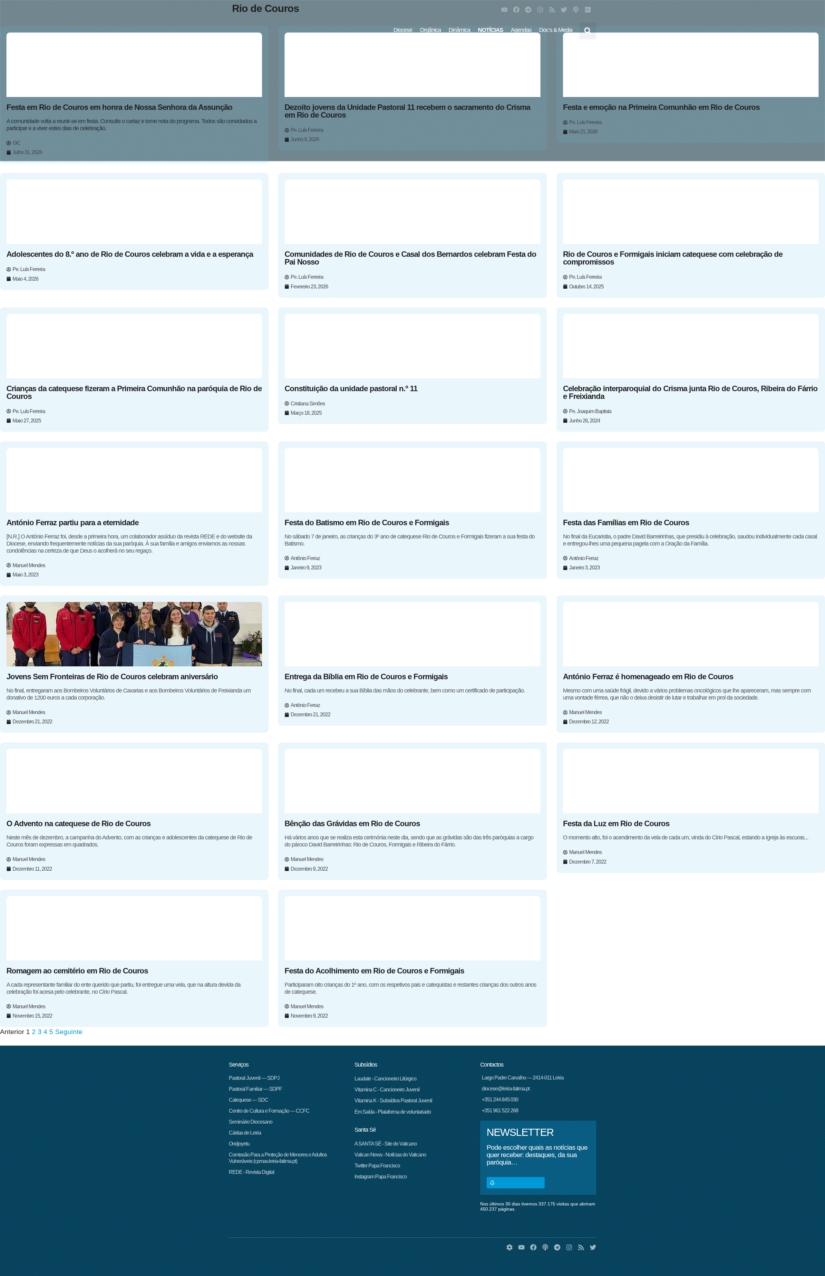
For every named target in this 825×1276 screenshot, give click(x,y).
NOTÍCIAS (490, 30)
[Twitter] (564, 9)
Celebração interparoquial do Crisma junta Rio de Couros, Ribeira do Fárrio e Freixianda (690, 392)
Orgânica (430, 30)
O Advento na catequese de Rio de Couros (78, 823)
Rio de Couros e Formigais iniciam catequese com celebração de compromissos (672, 258)
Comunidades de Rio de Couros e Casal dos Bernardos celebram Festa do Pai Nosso (410, 258)
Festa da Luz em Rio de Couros (616, 823)
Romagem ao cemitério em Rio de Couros (77, 970)
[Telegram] (528, 9)
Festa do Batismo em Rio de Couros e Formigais (367, 522)
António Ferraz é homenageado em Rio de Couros (648, 676)
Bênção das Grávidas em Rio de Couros (352, 823)
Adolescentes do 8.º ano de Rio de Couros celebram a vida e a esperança (129, 254)
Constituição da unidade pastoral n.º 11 (351, 388)
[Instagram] (540, 9)
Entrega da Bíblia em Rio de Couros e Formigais (366, 676)
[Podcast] (576, 9)
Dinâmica (459, 30)
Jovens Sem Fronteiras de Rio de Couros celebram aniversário (112, 676)
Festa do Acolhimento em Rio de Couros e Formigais (374, 970)
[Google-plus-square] (588, 9)
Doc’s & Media (555, 30)
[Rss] (552, 9)
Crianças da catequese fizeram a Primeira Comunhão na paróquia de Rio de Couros (134, 392)
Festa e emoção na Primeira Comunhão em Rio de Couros (661, 107)
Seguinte (68, 1031)
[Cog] (509, 1247)
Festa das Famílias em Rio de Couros (626, 522)
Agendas (521, 30)
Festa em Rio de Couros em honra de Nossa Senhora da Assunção (119, 107)
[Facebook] (516, 9)
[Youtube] (504, 9)
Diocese (402, 30)
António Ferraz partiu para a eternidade (72, 522)
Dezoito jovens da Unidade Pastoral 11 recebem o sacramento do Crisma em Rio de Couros (407, 111)
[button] (587, 31)
